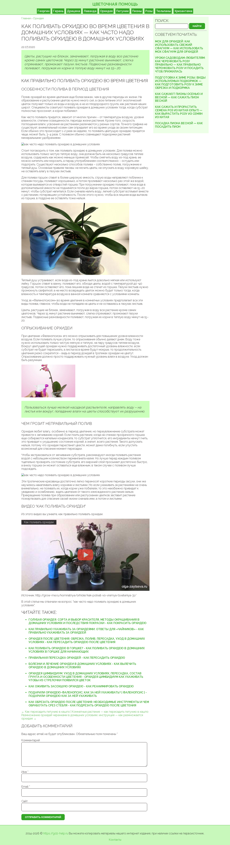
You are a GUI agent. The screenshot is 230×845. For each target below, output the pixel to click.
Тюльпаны (163, 11)
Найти (197, 26)
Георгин (44, 11)
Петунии (122, 11)
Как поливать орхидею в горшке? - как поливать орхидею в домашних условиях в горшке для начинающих (87, 650)
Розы (149, 11)
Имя (24, 772)
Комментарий (30, 740)
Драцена (73, 11)
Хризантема (183, 11)
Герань (58, 11)
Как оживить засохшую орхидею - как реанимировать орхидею (81, 686)
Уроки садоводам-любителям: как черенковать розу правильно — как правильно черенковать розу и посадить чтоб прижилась (180, 64)
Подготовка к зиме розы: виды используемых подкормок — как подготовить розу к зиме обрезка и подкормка (180, 83)
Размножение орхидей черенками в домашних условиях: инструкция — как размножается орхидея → (82, 716)
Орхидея (106, 11)
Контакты (115, 839)
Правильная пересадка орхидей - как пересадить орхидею (77, 657)
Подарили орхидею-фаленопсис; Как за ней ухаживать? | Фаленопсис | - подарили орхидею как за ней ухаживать (88, 694)
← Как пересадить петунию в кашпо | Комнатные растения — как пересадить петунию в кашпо (84, 711)
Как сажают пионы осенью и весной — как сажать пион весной (179, 97)
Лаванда (90, 11)
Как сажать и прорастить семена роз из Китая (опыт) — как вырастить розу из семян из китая (179, 112)
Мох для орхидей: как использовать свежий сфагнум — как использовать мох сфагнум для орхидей (179, 46)
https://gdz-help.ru (55, 833)
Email (25, 786)
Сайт (24, 801)
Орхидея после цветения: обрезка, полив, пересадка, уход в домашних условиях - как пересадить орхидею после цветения (87, 640)
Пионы (137, 11)
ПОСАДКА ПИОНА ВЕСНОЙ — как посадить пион (179, 125)
